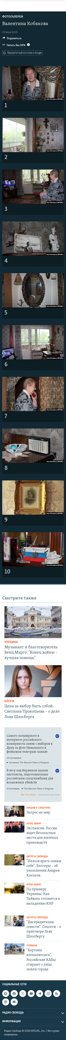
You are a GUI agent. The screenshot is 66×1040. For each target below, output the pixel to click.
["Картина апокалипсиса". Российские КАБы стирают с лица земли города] (14, 949)
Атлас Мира (33, 823)
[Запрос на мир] (14, 811)
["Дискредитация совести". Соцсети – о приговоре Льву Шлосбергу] (14, 920)
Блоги (9, 701)
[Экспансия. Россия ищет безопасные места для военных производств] (14, 827)
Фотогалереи (12, 17)
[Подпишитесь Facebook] (14, 993)
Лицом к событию (38, 808)
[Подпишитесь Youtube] (31, 993)
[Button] (11, 39)
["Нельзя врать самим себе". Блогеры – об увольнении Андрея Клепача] (14, 859)
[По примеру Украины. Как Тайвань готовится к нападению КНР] (14, 888)
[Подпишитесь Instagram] (48, 993)
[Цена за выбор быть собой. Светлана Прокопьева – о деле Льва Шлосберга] (33, 681)
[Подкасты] (5, 1002)
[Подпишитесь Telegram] (39, 993)
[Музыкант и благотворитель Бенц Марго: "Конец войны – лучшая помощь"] (33, 622)
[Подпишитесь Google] (5, 993)
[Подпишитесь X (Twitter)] (22, 993)
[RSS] (56, 993)
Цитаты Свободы (37, 856)
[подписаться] (14, 1002)
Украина (11, 642)
